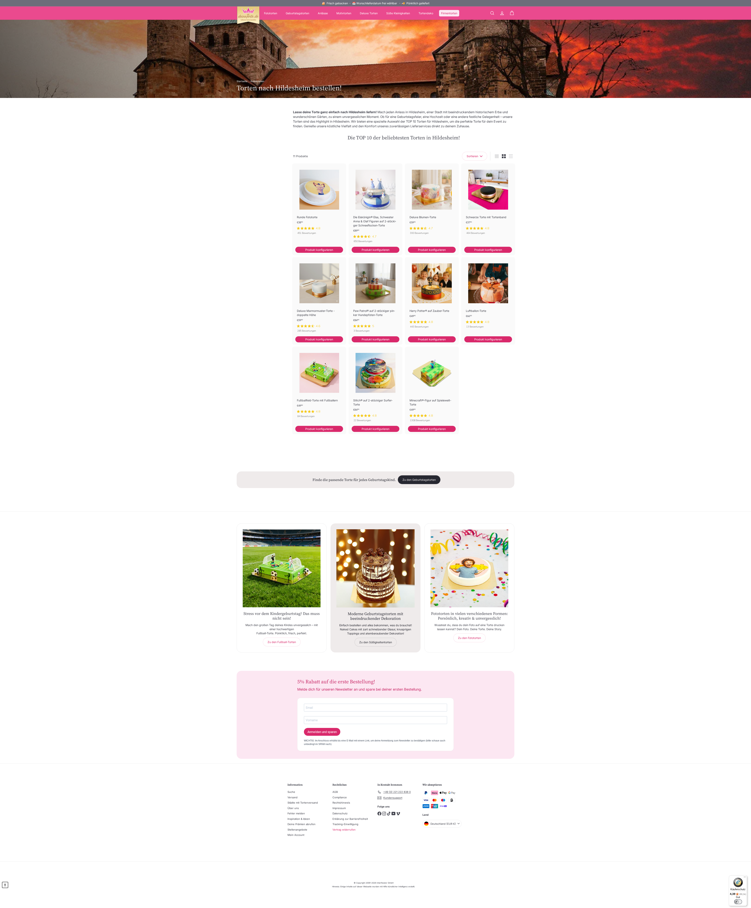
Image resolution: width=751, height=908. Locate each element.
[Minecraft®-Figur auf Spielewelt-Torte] (432, 386)
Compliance (339, 797)
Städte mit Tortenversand (302, 802)
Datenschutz (340, 813)
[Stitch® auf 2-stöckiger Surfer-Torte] (375, 386)
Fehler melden (296, 813)
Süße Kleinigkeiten (398, 13)
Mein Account (295, 834)
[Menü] (744, 878)
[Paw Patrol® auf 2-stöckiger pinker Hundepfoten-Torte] (375, 296)
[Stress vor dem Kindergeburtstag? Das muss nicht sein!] (282, 568)
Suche (291, 791)
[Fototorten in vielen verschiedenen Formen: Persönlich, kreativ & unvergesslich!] (469, 568)
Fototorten (270, 13)
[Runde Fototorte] (319, 201)
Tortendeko (426, 13)
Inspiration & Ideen (298, 818)
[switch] (738, 901)
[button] (5, 885)
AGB (335, 791)
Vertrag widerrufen (344, 829)
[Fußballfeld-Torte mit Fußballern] (319, 384)
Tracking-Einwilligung (345, 824)
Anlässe (323, 13)
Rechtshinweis (341, 802)
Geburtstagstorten (297, 13)
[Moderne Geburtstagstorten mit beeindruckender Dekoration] (375, 568)
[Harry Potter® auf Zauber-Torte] (432, 294)
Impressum (339, 808)
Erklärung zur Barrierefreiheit (350, 818)
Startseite (242, 81)
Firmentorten (449, 13)
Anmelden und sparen (322, 732)
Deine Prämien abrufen (301, 824)
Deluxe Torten (369, 13)
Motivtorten (343, 13)
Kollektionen (257, 81)
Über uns (293, 808)
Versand (292, 797)
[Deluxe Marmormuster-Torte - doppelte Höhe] (319, 296)
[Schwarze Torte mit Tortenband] (488, 201)
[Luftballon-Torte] (488, 294)
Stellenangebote (297, 829)
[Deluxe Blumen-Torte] (432, 201)
